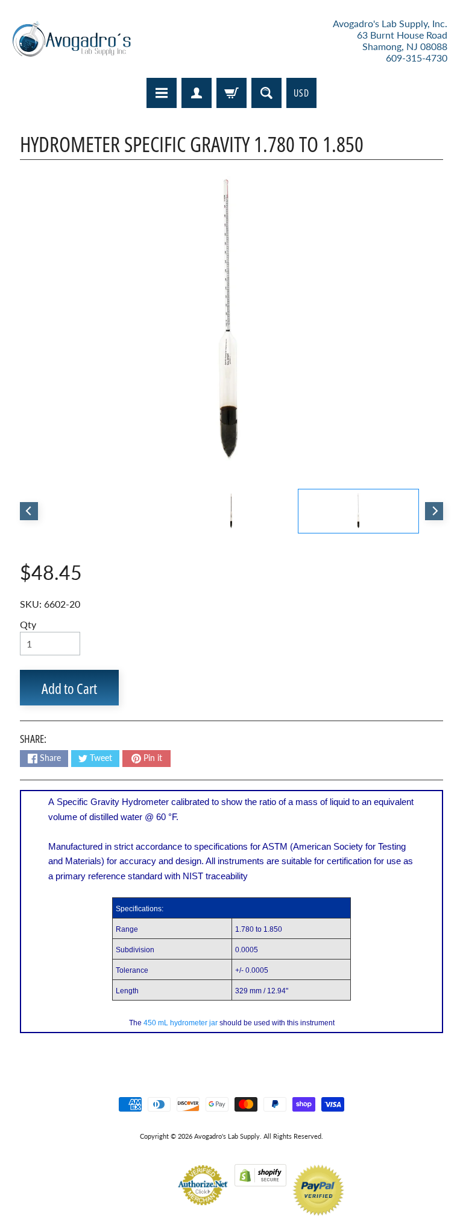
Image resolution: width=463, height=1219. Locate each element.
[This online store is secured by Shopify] (260, 1179)
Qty (28, 624)
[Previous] (29, 511)
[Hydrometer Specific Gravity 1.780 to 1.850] (358, 511)
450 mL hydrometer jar (180, 1023)
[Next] (434, 511)
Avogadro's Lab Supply (227, 1136)
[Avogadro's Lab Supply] (71, 41)
